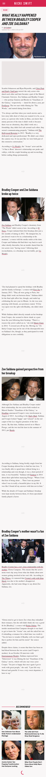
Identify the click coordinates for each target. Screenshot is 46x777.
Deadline (5, 413)
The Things (6, 578)
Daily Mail (32, 416)
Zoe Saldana (6, 225)
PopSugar (5, 105)
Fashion (33, 474)
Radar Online (31, 625)
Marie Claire (39, 323)
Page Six (36, 289)
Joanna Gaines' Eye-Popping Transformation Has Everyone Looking (10, 764)
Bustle (12, 430)
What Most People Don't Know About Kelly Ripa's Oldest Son (33, 764)
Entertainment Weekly (10, 656)
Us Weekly (16, 146)
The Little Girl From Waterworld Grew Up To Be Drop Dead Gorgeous (34, 734)
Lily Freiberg (7, 27)
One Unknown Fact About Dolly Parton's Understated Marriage (11, 734)
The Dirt (5, 10)
